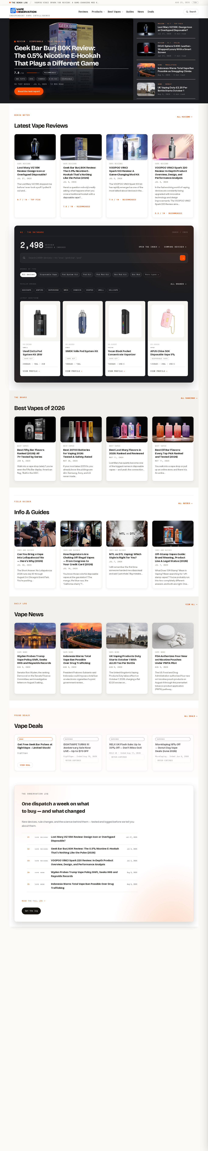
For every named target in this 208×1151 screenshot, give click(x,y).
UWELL (25, 347)
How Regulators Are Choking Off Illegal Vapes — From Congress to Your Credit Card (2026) (78, 559)
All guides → (185, 503)
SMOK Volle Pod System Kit (81, 351)
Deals (151, 11)
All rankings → (189, 398)
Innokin (77, 290)
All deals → (190, 716)
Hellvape (113, 290)
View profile (31, 371)
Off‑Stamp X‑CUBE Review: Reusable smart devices (63, 3)
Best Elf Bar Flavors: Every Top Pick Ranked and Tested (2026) (169, 453)
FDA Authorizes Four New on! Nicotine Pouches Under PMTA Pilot (171, 660)
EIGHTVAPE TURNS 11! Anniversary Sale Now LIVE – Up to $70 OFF (77, 748)
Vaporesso (53, 290)
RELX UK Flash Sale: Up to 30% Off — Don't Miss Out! (125, 746)
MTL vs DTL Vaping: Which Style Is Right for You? (125, 556)
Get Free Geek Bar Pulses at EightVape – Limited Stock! (35, 746)
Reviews (83, 11)
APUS (152, 347)
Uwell (101, 290)
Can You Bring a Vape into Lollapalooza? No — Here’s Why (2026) (30, 558)
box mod (137, 570)
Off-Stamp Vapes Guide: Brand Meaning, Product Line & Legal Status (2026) (171, 558)
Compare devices (175, 247)
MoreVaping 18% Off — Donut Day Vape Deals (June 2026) (167, 748)
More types (152, 275)
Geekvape (26, 290)
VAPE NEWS (22, 652)
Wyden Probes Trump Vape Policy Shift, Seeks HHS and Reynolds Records (34, 660)
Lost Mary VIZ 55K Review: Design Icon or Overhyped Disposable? (32, 171)
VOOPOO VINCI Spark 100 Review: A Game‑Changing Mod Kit (124, 171)
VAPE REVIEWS (23, 164)
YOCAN (110, 347)
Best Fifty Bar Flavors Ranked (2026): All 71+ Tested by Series (30, 453)
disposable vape (71, 197)
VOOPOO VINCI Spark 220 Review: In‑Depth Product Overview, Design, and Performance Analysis (171, 173)
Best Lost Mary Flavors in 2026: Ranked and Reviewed (126, 451)
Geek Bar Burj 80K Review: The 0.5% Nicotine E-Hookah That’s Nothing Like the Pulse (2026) (79, 173)
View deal (25, 765)
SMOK (66, 290)
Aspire (39, 290)
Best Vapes (114, 11)
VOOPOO (89, 290)
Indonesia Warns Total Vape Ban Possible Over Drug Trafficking (77, 660)
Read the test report (29, 91)
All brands (178, 284)
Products (97, 11)
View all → (191, 604)
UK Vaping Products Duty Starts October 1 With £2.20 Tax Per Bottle (125, 660)
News (141, 11)
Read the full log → (33, 901)
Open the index (149, 247)
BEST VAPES (22, 446)
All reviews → (184, 117)
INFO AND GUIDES (25, 550)
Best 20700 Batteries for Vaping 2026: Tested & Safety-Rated (77, 453)
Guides (130, 11)
